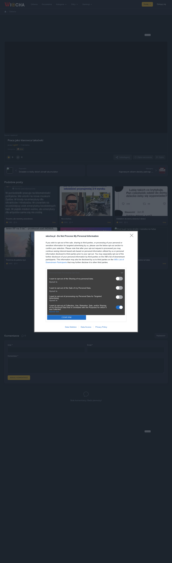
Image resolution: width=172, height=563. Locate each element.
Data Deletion (71, 327)
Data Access (86, 327)
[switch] (119, 278)
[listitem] (86, 272)
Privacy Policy (101, 327)
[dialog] (86, 281)
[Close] (132, 236)
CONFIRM (67, 317)
